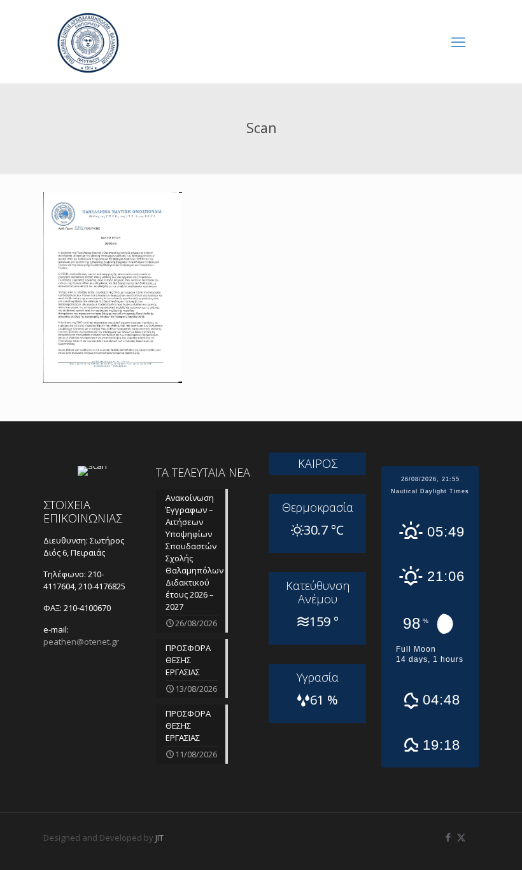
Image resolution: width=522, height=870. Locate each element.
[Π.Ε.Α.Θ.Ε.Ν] (88, 41)
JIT (159, 837)
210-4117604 (73, 580)
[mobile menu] (458, 41)
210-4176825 (101, 586)
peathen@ (81, 641)
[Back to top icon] (461, 844)
